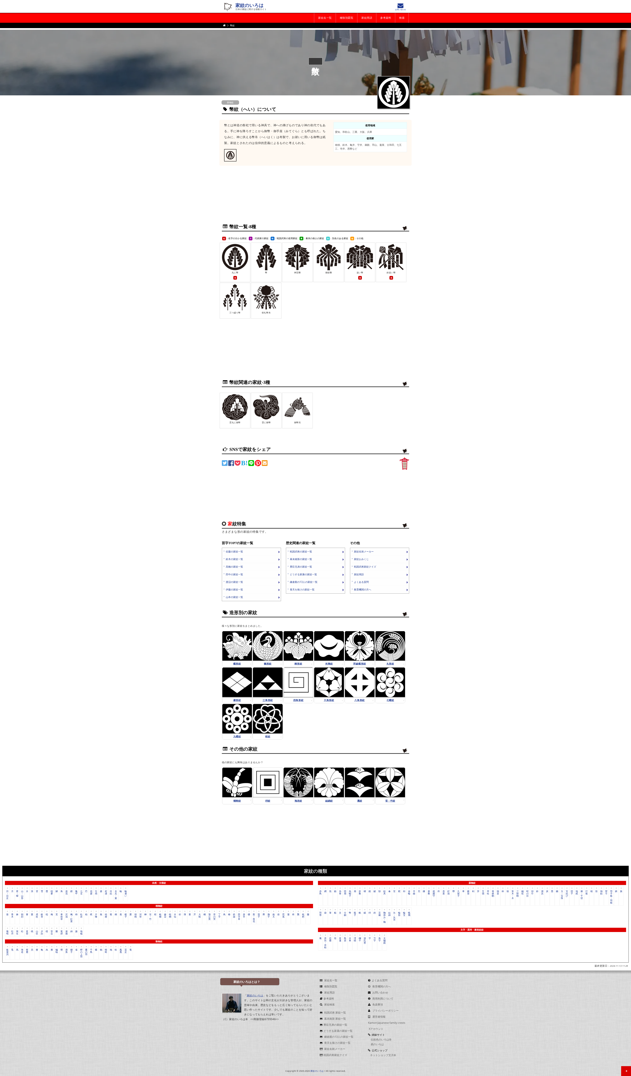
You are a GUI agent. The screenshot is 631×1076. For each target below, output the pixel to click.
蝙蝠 (57, 951)
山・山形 (22, 894)
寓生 (17, 932)
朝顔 (22, 915)
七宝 (81, 892)
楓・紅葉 (71, 917)
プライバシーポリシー (385, 1010)
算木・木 (513, 895)
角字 (379, 939)
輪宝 (404, 914)
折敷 (360, 892)
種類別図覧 (346, 17)
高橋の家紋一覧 (234, 566)
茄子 (259, 915)
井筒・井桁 (325, 943)
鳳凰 (121, 951)
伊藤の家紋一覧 (234, 589)
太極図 (384, 940)
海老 (22, 951)
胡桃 (135, 915)
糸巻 (340, 892)
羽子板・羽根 (611, 897)
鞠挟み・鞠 (384, 917)
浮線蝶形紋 (359, 663)
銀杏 (42, 915)
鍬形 (468, 892)
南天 (273, 915)
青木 (12, 915)
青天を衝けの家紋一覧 (302, 589)
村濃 (106, 892)
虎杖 (37, 915)
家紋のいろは (249, 5)
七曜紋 (390, 700)
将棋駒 (493, 893)
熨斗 (606, 892)
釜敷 (429, 892)
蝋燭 (409, 914)
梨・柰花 (254, 917)
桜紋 (267, 736)
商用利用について (382, 998)
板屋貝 (7, 952)
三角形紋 (268, 700)
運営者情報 (379, 1016)
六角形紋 (329, 700)
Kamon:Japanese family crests (386, 1023)
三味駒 (517, 893)
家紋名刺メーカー (364, 551)
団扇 (345, 892)
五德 (483, 892)
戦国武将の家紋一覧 (301, 551)
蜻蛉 (106, 951)
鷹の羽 (86, 952)
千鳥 (91, 951)
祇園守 (434, 893)
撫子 (269, 915)
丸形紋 (390, 663)
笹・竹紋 (390, 801)
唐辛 (244, 915)
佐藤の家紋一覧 (234, 551)
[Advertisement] (315, 197)
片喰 (96, 915)
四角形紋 (298, 700)
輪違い (126, 893)
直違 (340, 939)
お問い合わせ (380, 992)
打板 (586, 892)
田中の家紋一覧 (234, 574)
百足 (126, 951)
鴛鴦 (27, 951)
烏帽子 (350, 893)
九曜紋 (237, 736)
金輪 (409, 892)
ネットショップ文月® (383, 1055)
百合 (52, 932)
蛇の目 (527, 893)
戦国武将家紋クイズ (365, 566)
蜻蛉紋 (237, 801)
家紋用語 (366, 17)
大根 (200, 915)
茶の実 (214, 917)
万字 (375, 939)
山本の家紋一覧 (234, 597)
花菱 (91, 892)
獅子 (71, 951)
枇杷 (303, 915)
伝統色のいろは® (380, 1039)
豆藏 (379, 914)
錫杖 (522, 892)
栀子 (126, 915)
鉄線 (234, 915)
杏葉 (444, 892)
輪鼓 (399, 914)
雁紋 (359, 801)
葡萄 (7, 932)
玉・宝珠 (562, 895)
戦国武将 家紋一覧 (335, 1012)
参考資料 (385, 17)
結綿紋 (329, 801)
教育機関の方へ (362, 589)
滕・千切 (582, 895)
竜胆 (61, 932)
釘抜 (448, 892)
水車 (350, 939)
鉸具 (384, 892)
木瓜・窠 (116, 894)
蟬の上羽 (81, 953)
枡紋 (267, 801)
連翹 (66, 932)
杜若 (81, 915)
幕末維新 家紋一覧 (335, 1018)
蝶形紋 (237, 663)
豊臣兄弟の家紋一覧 (301, 566)
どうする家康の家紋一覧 (303, 574)
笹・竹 (150, 917)
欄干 (360, 939)
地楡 (81, 932)
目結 (111, 892)
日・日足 (7, 894)
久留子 (458, 893)
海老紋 (298, 801)
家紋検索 (329, 1004)
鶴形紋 (268, 663)
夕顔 (42, 932)
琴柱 (488, 892)
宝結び (567, 893)
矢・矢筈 (394, 916)
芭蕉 (283, 915)
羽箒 (320, 914)
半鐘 (414, 892)
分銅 (345, 914)
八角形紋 (359, 700)
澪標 (355, 939)
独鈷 (601, 892)
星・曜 (17, 893)
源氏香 (365, 940)
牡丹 (12, 932)
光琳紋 (329, 663)
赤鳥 (320, 892)
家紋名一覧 (325, 17)
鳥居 (345, 939)
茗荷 (27, 932)
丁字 (219, 915)
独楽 (498, 892)
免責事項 (377, 1004)
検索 (402, 17)
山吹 (37, 932)
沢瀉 (66, 915)
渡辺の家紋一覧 (234, 582)
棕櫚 (170, 915)
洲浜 (542, 892)
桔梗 (106, 915)
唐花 (66, 892)
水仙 (175, 915)
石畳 (330, 939)
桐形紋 (298, 663)
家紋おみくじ (361, 559)
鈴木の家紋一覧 (234, 559)
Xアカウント (375, 1029)
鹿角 (66, 951)
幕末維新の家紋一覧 (301, 559)
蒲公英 (209, 917)
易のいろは (377, 1044)
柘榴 (160, 915)
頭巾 (532, 892)
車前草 (61, 917)
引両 (96, 892)
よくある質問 (361, 582)
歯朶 (165, 915)
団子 (572, 892)
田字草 (239, 917)
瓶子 (355, 914)
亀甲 (76, 892)
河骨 (140, 915)
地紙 (577, 892)
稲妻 (52, 892)
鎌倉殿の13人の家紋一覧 (303, 582)
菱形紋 (237, 700)
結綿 (389, 914)
